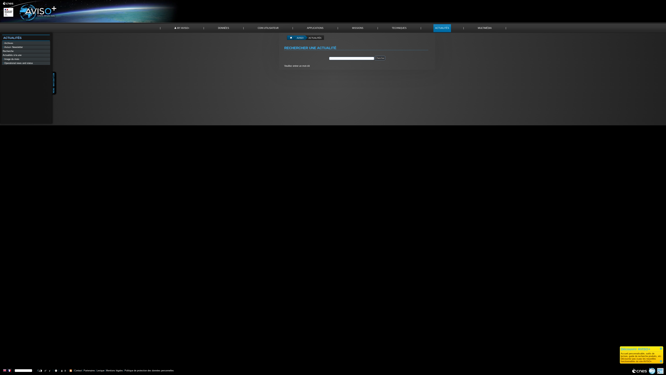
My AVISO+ (183, 28)
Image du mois (12, 59)
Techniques (399, 28)
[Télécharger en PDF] (65, 370)
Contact (78, 370)
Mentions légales (114, 370)
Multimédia (485, 28)
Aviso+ (300, 38)
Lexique (100, 370)
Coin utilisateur (268, 28)
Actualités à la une (12, 55)
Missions (357, 28)
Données (223, 28)
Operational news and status (19, 63)
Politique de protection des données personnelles (149, 370)
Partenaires (89, 370)
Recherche (8, 51)
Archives (9, 43)
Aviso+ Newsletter (13, 47)
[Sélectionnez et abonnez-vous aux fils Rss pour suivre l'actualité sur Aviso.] (71, 370)
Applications (315, 28)
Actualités (442, 28)
